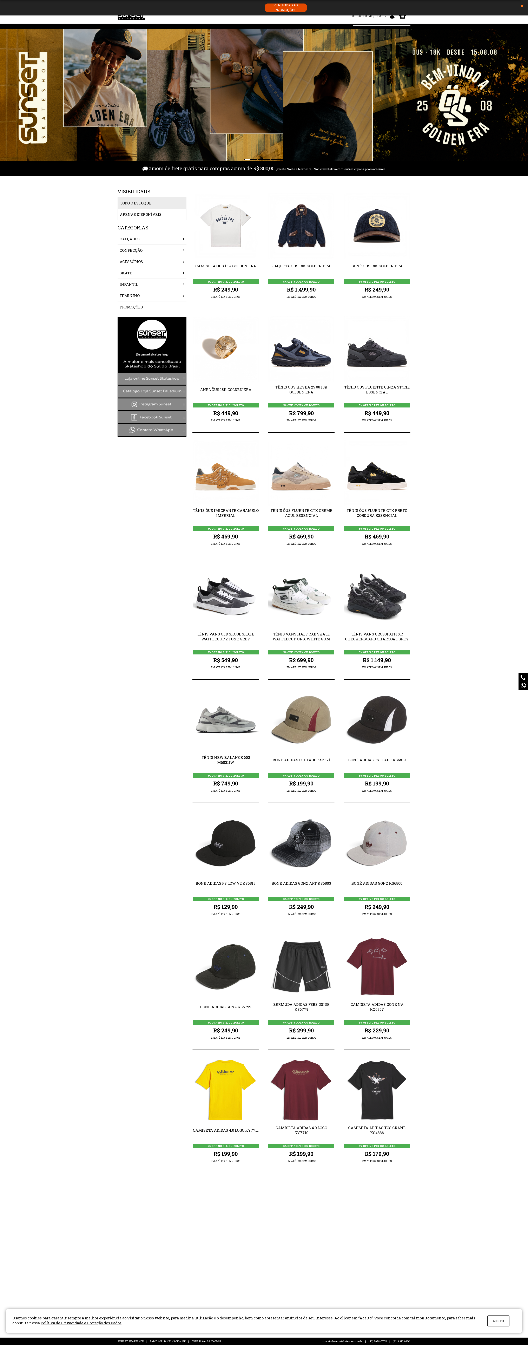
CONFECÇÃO (131, 250)
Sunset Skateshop (131, 16)
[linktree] (152, 435)
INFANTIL (129, 284)
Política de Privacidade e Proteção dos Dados (81, 1322)
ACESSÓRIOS (131, 261)
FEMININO (130, 295)
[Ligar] (523, 677)
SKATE (126, 272)
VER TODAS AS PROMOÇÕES (285, 8)
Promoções (131, 307)
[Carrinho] (402, 16)
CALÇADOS (130, 238)
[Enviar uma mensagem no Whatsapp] (523, 685)
